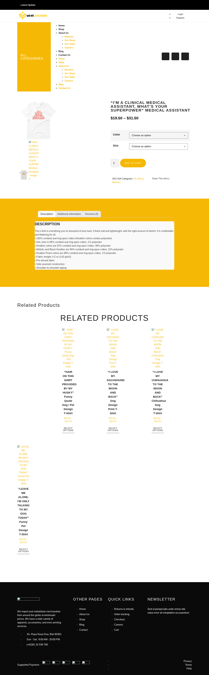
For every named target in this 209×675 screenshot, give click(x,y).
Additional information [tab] (69, 214)
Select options (68, 429)
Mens (140, 178)
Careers (69, 47)
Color (116, 134)
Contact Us (64, 55)
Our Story (70, 40)
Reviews (69, 36)
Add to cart (133, 163)
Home (61, 25)
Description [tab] (47, 214)
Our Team (70, 44)
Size (115, 145)
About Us (63, 33)
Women (116, 182)
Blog (60, 51)
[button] (152, 185)
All (134, 178)
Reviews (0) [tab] (91, 214)
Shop (61, 29)
